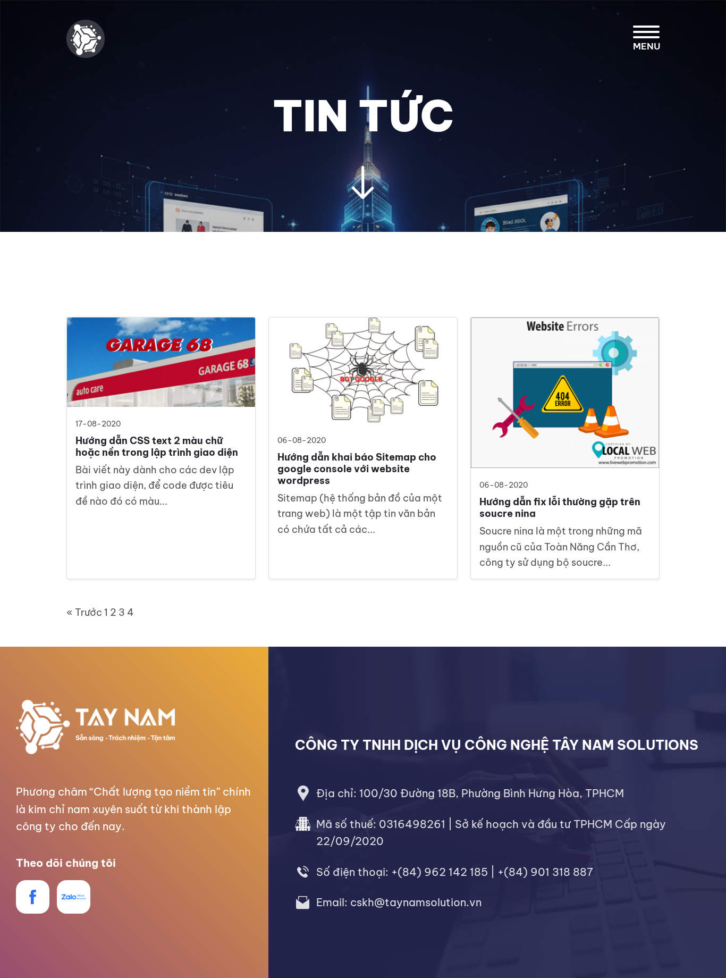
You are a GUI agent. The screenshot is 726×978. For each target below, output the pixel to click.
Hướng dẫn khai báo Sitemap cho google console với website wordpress (356, 468)
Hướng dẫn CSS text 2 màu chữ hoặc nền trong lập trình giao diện (156, 446)
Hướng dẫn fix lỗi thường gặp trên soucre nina (559, 508)
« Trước (84, 612)
